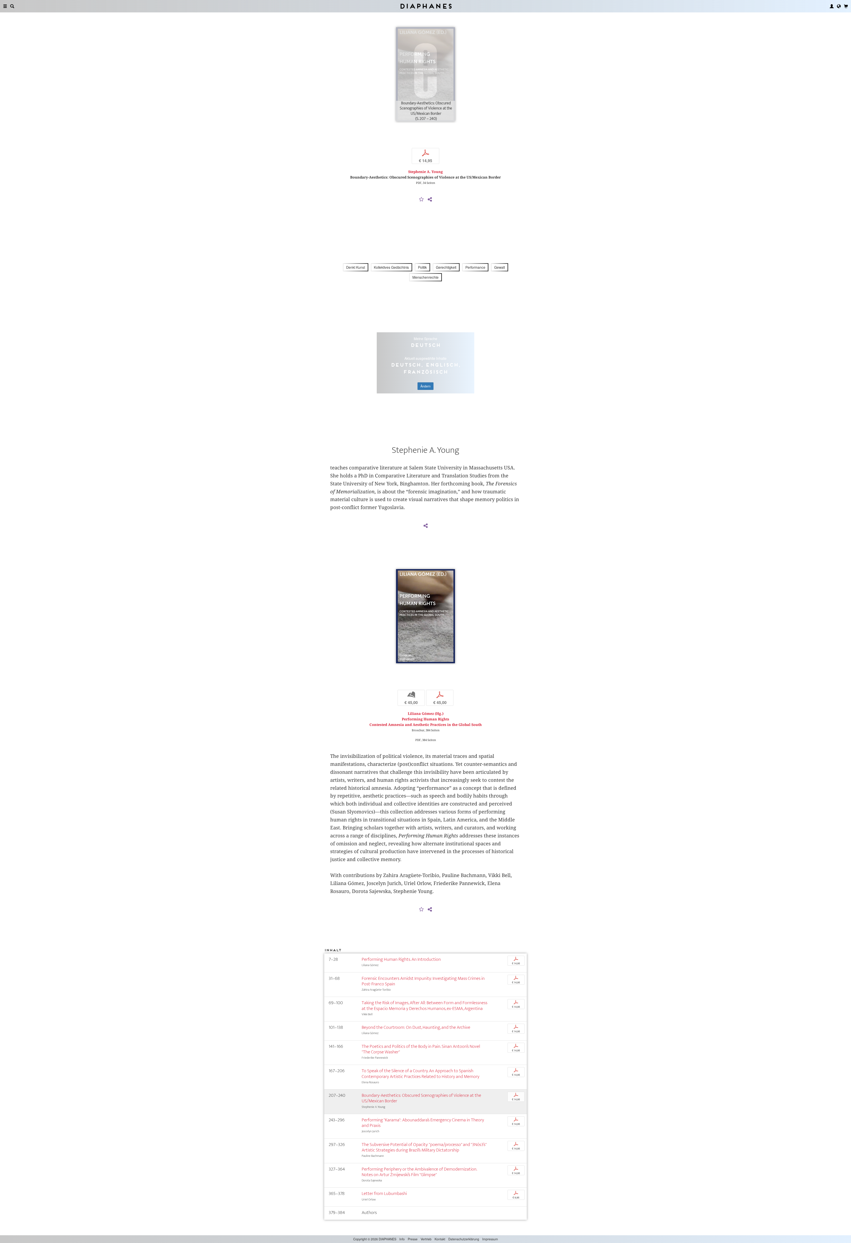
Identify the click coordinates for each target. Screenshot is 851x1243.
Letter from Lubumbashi (384, 1193)
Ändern (425, 386)
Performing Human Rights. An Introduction (401, 959)
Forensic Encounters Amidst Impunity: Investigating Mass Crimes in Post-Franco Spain (423, 981)
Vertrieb (426, 1239)
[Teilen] (429, 199)
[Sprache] (839, 6)
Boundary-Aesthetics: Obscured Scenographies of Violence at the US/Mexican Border (421, 1098)
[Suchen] (12, 6)
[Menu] (5, 6)
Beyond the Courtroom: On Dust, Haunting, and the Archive (416, 1027)
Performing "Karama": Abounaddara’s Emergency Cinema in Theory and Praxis (423, 1122)
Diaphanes (425, 6)
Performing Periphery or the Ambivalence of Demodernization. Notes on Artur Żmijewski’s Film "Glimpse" (419, 1172)
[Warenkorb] (846, 6)
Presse (413, 1239)
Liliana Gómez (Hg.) (425, 714)
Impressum (490, 1239)
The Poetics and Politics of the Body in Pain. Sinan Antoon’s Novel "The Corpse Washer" (421, 1049)
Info (402, 1239)
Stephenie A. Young (425, 172)
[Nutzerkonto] (832, 6)
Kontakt (440, 1239)
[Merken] (421, 199)
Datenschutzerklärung (463, 1239)
